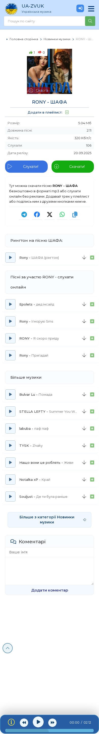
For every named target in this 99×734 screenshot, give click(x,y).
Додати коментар (49, 590)
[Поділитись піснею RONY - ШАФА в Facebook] (37, 215)
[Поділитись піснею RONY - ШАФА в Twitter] (49, 215)
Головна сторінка (24, 39)
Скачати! (77, 166)
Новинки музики (57, 39)
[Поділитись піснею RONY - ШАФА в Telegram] (24, 215)
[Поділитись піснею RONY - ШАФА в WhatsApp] (62, 215)
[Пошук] (90, 21)
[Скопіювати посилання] (75, 215)
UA (36, 8)
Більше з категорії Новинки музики (47, 519)
